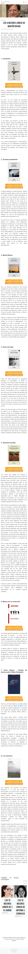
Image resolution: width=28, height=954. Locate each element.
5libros (15, 949)
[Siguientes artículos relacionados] (25, 881)
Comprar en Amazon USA (14, 87)
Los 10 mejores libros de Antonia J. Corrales (20, 906)
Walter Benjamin (19, 706)
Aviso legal (14, 951)
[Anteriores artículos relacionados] (22, 881)
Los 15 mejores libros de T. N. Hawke (7, 905)
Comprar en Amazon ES (14, 84)
